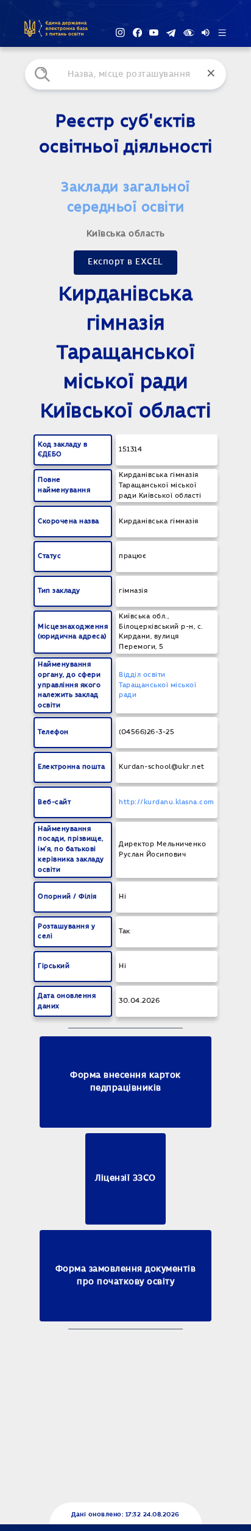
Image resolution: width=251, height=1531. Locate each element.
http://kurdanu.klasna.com (166, 802)
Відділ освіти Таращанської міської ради (157, 685)
